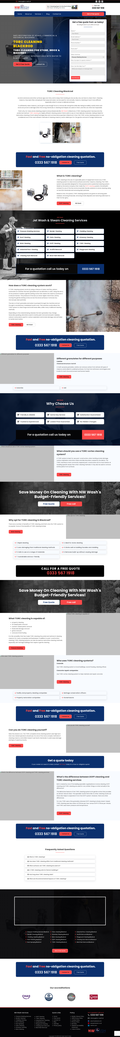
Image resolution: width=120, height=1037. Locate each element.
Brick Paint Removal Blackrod (85, 942)
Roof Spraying (20, 1024)
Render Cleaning (20, 1018)
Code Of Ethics (76, 1029)
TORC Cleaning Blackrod (59, 942)
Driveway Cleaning (21, 1027)
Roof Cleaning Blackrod (34, 939)
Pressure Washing (17, 648)
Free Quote (80, 162)
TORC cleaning (34, 113)
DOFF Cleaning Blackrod (59, 939)
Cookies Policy (76, 1020)
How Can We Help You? (78, 66)
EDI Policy (74, 1024)
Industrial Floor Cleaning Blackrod (87, 932)
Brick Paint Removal (41, 1027)
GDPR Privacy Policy (77, 1018)
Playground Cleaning (42, 1024)
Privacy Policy (75, 1022)
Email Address (75, 37)
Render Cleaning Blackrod (35, 934)
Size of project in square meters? (81, 60)
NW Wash (64, 111)
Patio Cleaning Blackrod (59, 932)
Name (73, 31)
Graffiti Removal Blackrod (84, 934)
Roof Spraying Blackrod (34, 942)
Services (38, 14)
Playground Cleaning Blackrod (86, 937)
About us (28, 14)
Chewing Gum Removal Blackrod (86, 939)
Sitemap (56, 1024)
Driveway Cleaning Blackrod (60, 934)
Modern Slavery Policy (78, 1016)
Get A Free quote (93, 14)
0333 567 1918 (98, 8)
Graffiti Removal (40, 1022)
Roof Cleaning (20, 1022)
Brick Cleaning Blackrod (59, 937)
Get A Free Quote (60, 951)
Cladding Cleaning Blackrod (35, 937)
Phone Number (76, 43)
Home (20, 14)
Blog (47, 14)
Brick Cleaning (15, 532)
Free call (71, 503)
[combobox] (88, 57)
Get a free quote (23, 64)
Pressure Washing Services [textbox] (79, 57)
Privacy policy (58, 1025)
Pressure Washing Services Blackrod (38, 932)
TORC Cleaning (16, 325)
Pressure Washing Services (23, 1016)
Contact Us (57, 14)
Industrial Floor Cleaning (42, 1020)
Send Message (75, 77)
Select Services (75, 54)
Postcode (74, 48)
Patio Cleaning (20, 1025)
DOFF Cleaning (63, 203)
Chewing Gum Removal (42, 1026)
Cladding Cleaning (21, 1020)
